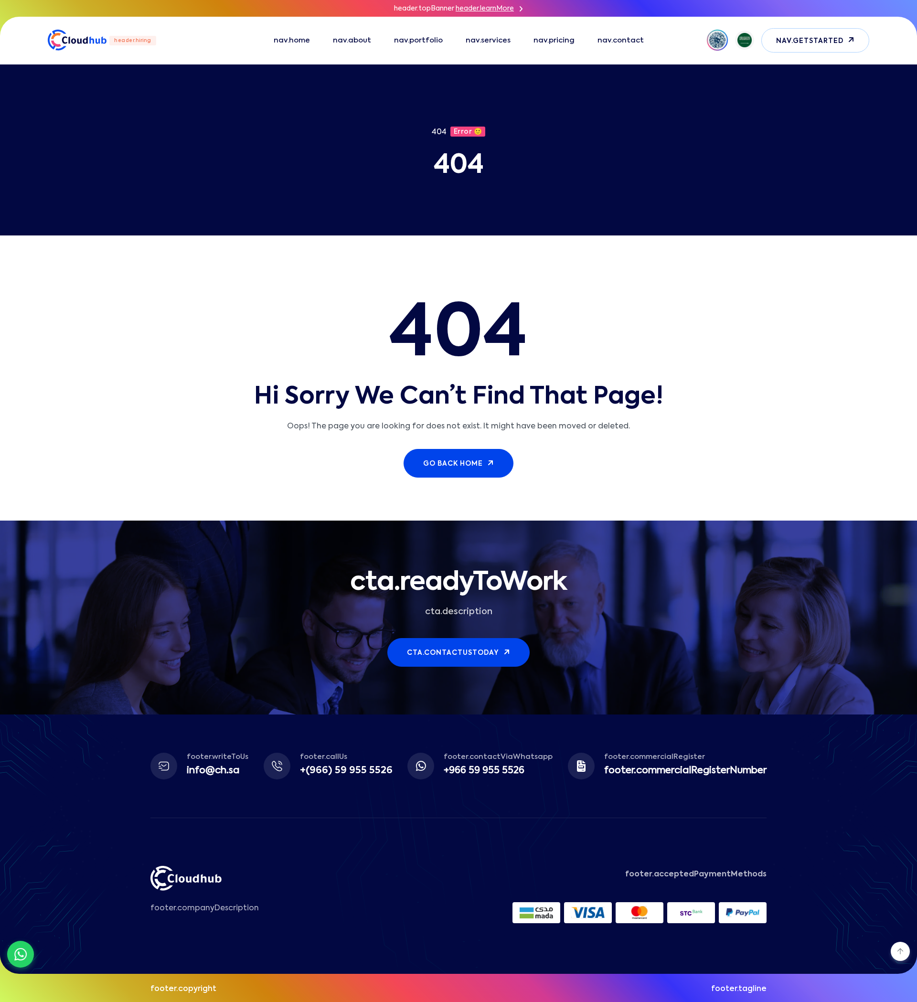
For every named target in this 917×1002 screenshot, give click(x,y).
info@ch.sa (213, 771)
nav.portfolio (418, 40)
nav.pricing (554, 40)
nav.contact (620, 40)
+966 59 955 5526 (484, 771)
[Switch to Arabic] (744, 40)
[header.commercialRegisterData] (717, 40)
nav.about (352, 40)
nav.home (292, 40)
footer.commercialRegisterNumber (685, 771)
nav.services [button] (488, 40)
